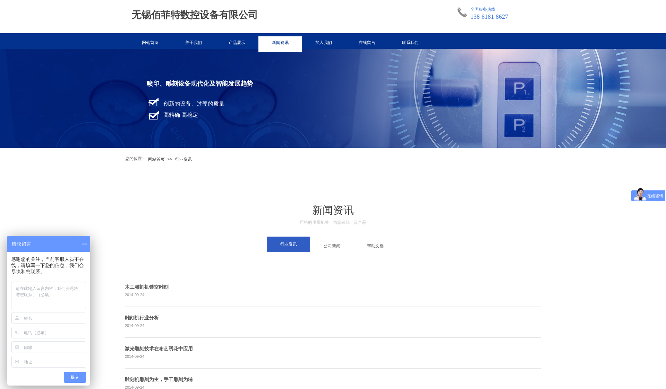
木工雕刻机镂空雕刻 (147, 287)
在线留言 (367, 42)
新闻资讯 (280, 42)
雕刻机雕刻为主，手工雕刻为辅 (159, 379)
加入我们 (323, 42)
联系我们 (410, 42)
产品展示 (237, 42)
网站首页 (150, 42)
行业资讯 (183, 159)
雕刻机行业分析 (142, 317)
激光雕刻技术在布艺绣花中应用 (159, 348)
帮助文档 (375, 246)
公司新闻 (332, 246)
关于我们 (193, 42)
